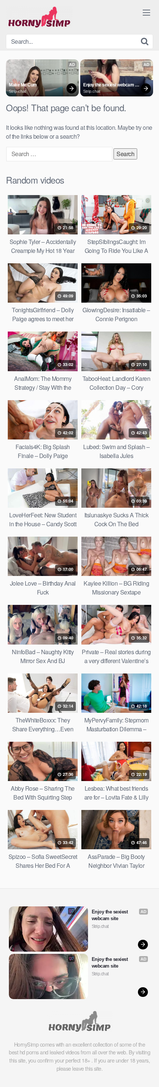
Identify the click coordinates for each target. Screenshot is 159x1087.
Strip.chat (17, 91)
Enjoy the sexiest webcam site (109, 85)
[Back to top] (146, 1071)
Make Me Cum (23, 85)
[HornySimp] (39, 17)
